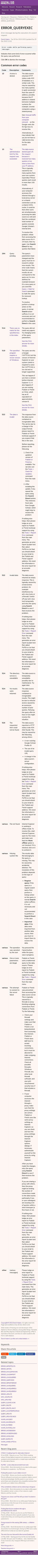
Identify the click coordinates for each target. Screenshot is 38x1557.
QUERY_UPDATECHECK (8, 1417)
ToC (35, 10)
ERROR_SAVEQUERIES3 (8, 1391)
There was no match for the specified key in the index (15, 331)
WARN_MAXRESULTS (8, 1422)
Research (19, 7)
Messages (30, 19)
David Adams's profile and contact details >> (15, 1339)
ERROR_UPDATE (6, 1394)
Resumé (12, 7)
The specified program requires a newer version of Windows (15, 355)
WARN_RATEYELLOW (8, 1428)
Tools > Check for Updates (29, 471)
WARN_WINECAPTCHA (8, 1442)
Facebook (30, 1354)
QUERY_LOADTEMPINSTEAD (10, 1411)
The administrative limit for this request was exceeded (15, 154)
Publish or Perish (23, 17)
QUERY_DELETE (6, 1405)
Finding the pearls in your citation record (13, 1473)
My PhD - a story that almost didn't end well (14, 1465)
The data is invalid (14, 415)
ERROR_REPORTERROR (8, 1383)
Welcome (5, 7)
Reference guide (21, 19)
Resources (5, 10)
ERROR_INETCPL (6, 1369)
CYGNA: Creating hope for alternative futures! (15, 1453)
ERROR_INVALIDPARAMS (9, 1372)
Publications (27, 7)
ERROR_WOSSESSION (8, 1431)
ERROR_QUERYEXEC (8, 21)
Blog (30, 10)
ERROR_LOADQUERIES (8, 1377)
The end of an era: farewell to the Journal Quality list (17, 1534)
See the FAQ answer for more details (28, 343)
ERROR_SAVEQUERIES (8, 1386)
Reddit (4, 1354)
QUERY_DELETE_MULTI (8, 1408)
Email (3, 1357)
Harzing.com (5, 17)
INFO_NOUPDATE (6, 1397)
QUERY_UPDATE (6, 1414)
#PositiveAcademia (21, 10)
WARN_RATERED (6, 1425)
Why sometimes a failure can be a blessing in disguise (18, 1487)
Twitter (12, 1354)
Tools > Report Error (28, 1281)
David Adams (5, 39)
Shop (3, 13)
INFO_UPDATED (6, 1400)
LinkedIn (20, 1354)
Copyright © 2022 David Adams (11, 1323)
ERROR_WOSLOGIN (7, 1436)
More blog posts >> (7, 1546)
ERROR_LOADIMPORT (8, 1375)
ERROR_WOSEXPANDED (9, 1433)
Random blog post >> (8, 1548)
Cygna (12, 10)
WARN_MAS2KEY (7, 1419)
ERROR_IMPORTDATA (8, 1366)
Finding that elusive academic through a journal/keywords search (13, 1510)
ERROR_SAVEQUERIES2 (8, 1389)
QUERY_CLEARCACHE (8, 1403)
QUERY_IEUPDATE (7, 1439)
